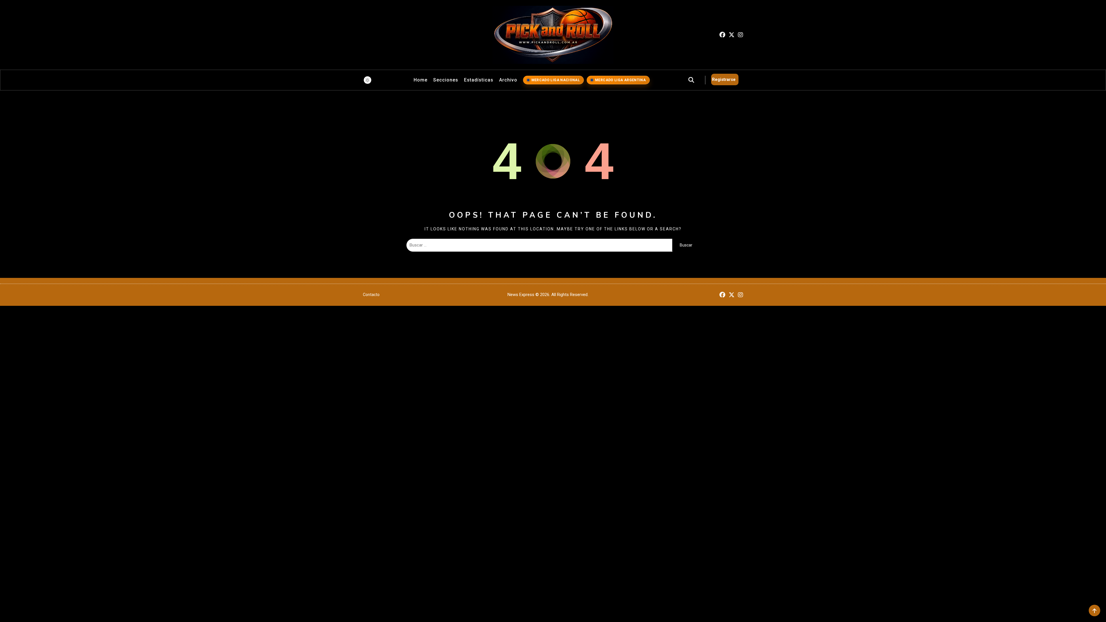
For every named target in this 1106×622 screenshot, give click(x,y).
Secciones (445, 80)
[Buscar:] (539, 245)
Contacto (371, 294)
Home (420, 80)
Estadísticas (478, 80)
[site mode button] (367, 80)
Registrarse (724, 79)
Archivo (508, 80)
